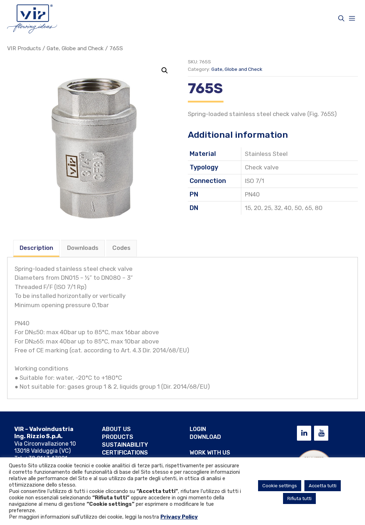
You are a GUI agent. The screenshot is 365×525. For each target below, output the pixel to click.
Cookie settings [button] (279, 485)
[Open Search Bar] (341, 18)
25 (267, 207)
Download (205, 437)
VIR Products (24, 48)
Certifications (125, 452)
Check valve (262, 167)
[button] (164, 70)
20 (257, 207)
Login (198, 429)
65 (308, 207)
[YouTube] (321, 433)
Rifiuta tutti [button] (299, 498)
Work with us (210, 452)
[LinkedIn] (304, 433)
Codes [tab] (121, 247)
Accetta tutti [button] (322, 485)
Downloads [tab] (82, 247)
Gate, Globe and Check (75, 48)
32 (277, 207)
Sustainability (125, 444)
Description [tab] (36, 247)
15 (248, 207)
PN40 (252, 194)
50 (298, 207)
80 (319, 207)
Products (117, 437)
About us (116, 429)
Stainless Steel (266, 153)
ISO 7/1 (254, 180)
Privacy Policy (179, 517)
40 (288, 207)
